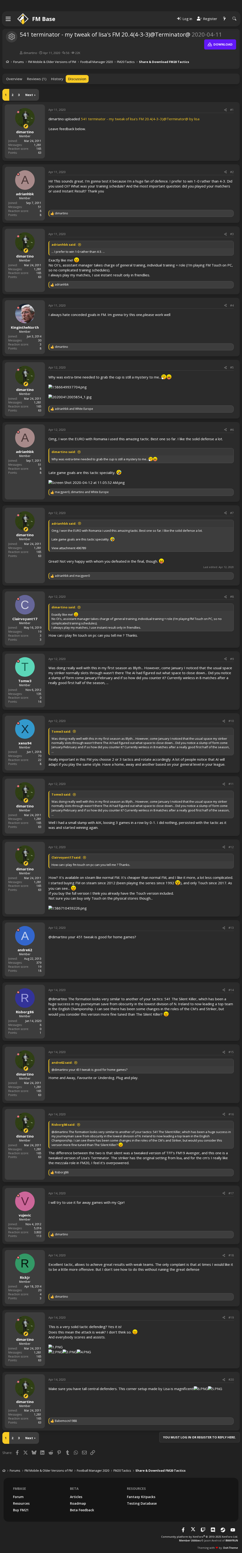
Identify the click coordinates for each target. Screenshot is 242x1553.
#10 (231, 721)
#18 (231, 1255)
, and (82, 492)
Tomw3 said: (61, 731)
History (57, 78)
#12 (231, 847)
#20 (231, 1380)
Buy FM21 (21, 1510)
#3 (232, 234)
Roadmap (78, 1503)
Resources (21, 1503)
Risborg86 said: (63, 1124)
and (74, 409)
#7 (232, 513)
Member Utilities (190, 1540)
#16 (231, 1114)
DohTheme (230, 1547)
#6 (232, 430)
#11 (231, 784)
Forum (18, 1497)
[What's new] (224, 18)
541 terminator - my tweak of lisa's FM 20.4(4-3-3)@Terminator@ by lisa (140, 118)
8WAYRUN (231, 1540)
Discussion (77, 78)
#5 (232, 367)
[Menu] (8, 19)
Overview (14, 78)
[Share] (225, 110)
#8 (232, 597)
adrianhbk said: (64, 244)
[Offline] (18, 112)
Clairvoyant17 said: (66, 857)
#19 (231, 1318)
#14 (231, 990)
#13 (231, 928)
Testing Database (142, 1503)
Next (29, 95)
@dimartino (57, 936)
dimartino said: (64, 452)
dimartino (30, 53)
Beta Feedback (82, 1510)
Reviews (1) (36, 78)
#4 (232, 305)
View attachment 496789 (69, 548)
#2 (232, 172)
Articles (76, 1497)
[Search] (234, 18)
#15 (231, 1052)
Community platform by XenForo (199, 1536)
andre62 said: (62, 1062)
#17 (231, 1193)
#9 (232, 659)
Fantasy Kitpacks (141, 1497)
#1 (232, 110)
